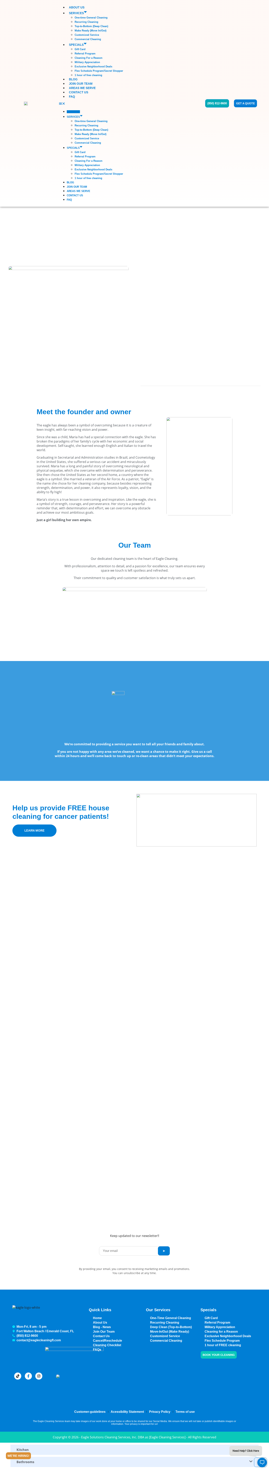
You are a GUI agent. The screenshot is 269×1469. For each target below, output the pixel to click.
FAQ (72, 96)
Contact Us (78, 92)
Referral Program (85, 53)
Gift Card (80, 49)
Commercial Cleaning (88, 39)
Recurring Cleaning (86, 21)
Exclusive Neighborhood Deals (93, 66)
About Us (76, 7)
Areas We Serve (82, 88)
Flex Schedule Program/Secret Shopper (99, 70)
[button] (128, 104)
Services (76, 13)
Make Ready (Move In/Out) (90, 30)
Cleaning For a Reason (88, 57)
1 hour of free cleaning (88, 75)
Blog (73, 79)
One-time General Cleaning (91, 17)
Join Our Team (81, 83)
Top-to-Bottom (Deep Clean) (91, 26)
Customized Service (87, 34)
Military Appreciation (87, 62)
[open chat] (260, 1462)
